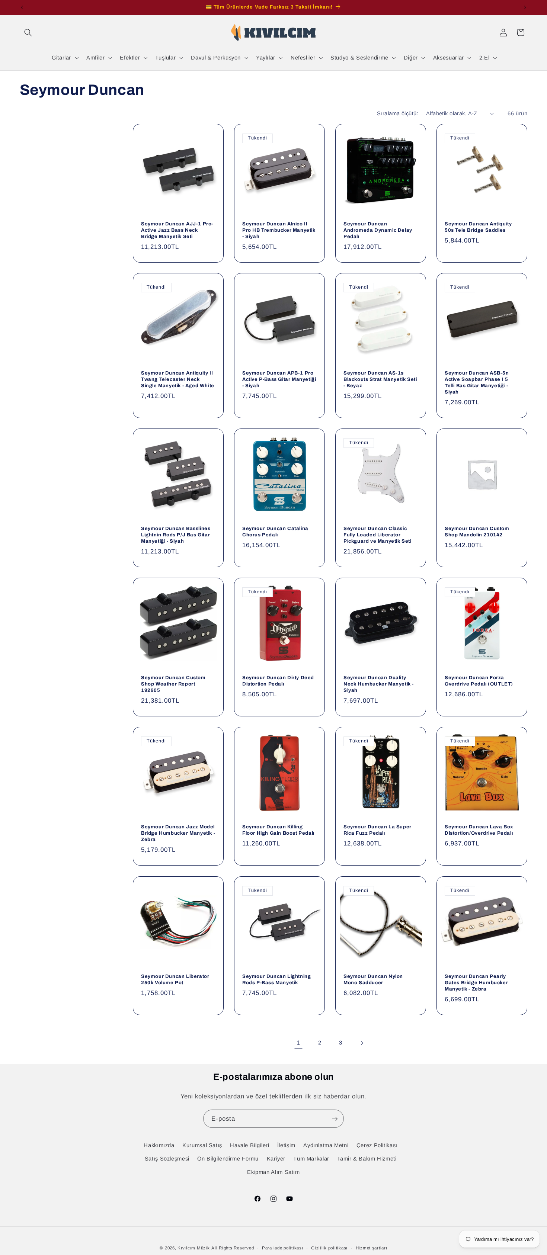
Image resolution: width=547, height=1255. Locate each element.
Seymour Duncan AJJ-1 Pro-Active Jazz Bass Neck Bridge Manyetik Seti (177, 230)
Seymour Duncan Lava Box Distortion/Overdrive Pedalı (479, 830)
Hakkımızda (159, 1145)
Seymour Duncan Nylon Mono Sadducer (373, 979)
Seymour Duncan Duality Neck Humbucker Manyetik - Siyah (378, 684)
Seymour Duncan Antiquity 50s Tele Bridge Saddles (478, 227)
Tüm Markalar (311, 1158)
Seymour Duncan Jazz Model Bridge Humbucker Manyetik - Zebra (178, 833)
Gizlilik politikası (329, 1248)
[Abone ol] (334, 1119)
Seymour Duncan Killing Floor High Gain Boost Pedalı (278, 830)
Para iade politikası (282, 1248)
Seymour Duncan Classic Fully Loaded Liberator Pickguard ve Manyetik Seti (377, 535)
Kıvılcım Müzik (193, 1248)
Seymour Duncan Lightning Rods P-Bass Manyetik (276, 979)
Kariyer (276, 1158)
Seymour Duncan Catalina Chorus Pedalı (275, 531)
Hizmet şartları (371, 1248)
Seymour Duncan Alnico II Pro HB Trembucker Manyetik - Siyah (279, 230)
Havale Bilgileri (249, 1145)
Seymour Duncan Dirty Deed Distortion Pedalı (278, 681)
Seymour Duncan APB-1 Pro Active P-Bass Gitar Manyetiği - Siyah (279, 379)
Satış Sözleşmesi (167, 1158)
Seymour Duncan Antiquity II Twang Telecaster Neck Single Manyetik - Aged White (177, 379)
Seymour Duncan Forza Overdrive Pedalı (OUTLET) (479, 681)
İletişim (286, 1145)
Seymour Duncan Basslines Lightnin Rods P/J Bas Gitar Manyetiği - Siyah (175, 535)
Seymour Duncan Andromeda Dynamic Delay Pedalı (377, 230)
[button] (28, 32)
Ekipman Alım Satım (273, 1172)
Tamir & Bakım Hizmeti (366, 1158)
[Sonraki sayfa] (361, 1043)
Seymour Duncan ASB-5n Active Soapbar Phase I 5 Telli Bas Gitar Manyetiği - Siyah (477, 382)
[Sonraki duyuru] (525, 7)
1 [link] (298, 1042)
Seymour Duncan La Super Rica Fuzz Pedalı (377, 830)
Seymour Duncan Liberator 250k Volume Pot (175, 979)
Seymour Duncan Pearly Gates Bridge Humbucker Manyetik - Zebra (476, 982)
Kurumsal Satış (202, 1145)
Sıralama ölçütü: (397, 113)
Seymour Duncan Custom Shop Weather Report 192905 (173, 684)
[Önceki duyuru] (22, 7)
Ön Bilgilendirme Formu (228, 1158)
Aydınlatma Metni (325, 1145)
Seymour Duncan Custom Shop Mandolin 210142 (477, 531)
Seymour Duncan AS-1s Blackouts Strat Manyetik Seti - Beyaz (380, 379)
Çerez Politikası (376, 1145)
